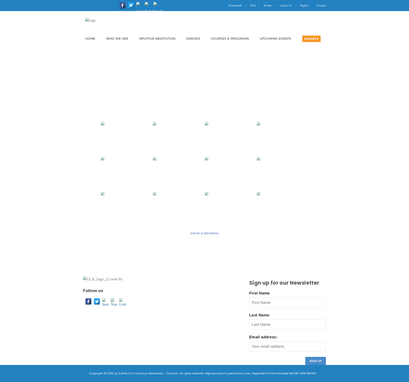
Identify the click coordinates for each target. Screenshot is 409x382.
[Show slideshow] (204, 233)
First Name (259, 293)
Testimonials (235, 5)
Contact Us (286, 5)
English (304, 5)
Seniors (193, 38)
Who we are (117, 38)
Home (90, 38)
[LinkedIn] (155, 4)
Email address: (263, 337)
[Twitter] (130, 4)
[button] (204, 31)
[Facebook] (121, 4)
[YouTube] (147, 4)
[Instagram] (138, 4)
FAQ (253, 5)
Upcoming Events (275, 38)
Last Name (259, 315)
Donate (268, 5)
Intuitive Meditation (157, 38)
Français (321, 5)
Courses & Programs (230, 38)
